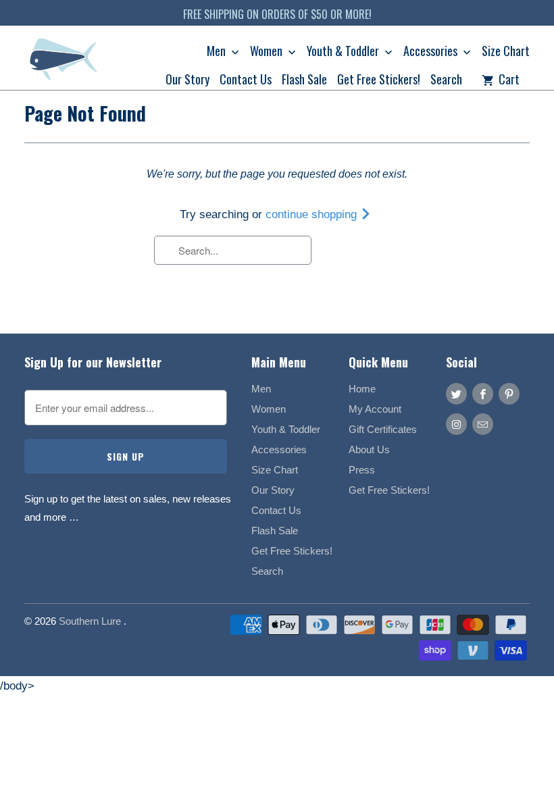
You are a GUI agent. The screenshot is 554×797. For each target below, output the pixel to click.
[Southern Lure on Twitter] (456, 394)
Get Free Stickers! (378, 80)
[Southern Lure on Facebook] (482, 394)
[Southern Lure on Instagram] (456, 424)
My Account (375, 409)
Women (267, 52)
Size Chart (506, 52)
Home (362, 388)
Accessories (431, 52)
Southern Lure (91, 621)
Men (217, 52)
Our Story (187, 80)
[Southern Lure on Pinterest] (509, 394)
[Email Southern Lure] (482, 424)
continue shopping (313, 214)
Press (362, 469)
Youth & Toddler (344, 52)
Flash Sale (304, 80)
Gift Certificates (383, 429)
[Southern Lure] (64, 62)
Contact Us (246, 80)
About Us (369, 449)
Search (446, 80)
